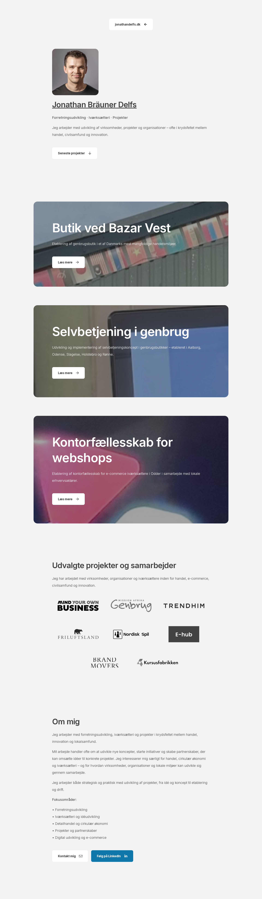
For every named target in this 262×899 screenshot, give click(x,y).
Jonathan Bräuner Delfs (94, 104)
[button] (131, 24)
